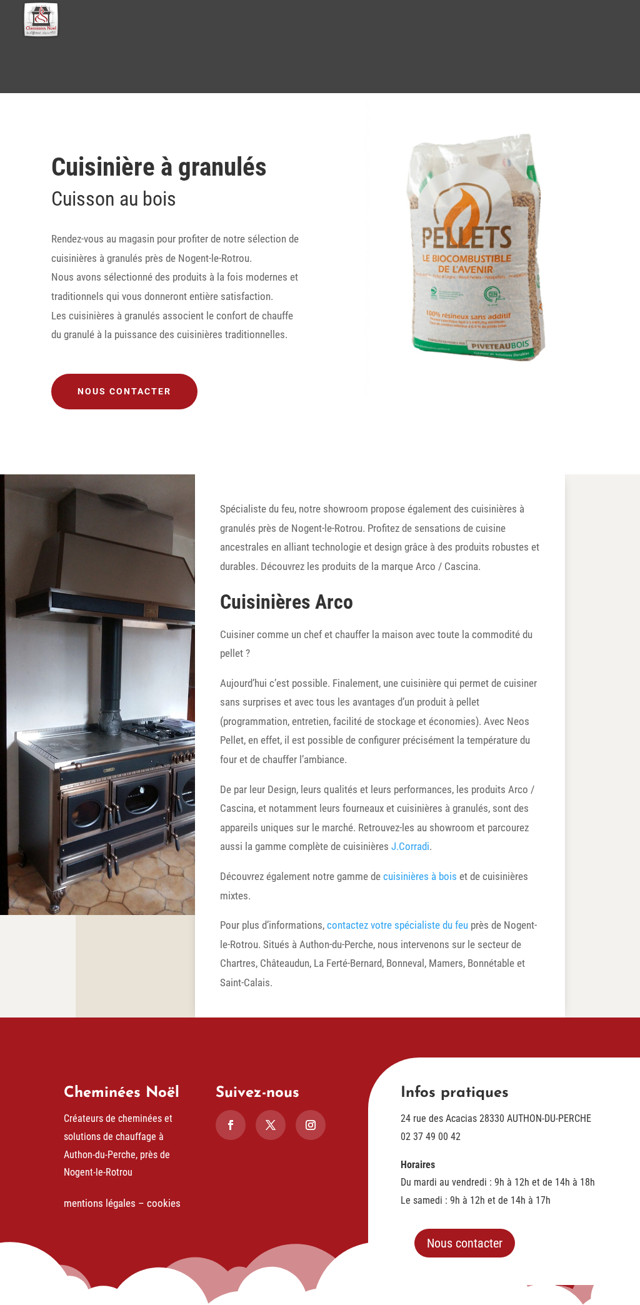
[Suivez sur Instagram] (311, 1125)
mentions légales (100, 1203)
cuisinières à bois (420, 876)
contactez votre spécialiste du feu (397, 925)
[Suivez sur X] (271, 1125)
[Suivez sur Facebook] (231, 1125)
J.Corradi (410, 846)
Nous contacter (124, 391)
